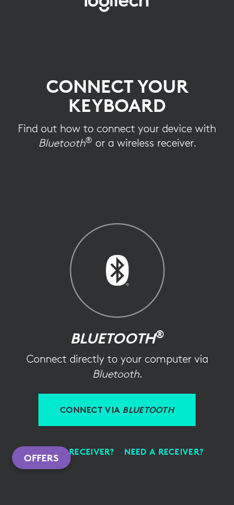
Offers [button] (41, 458)
